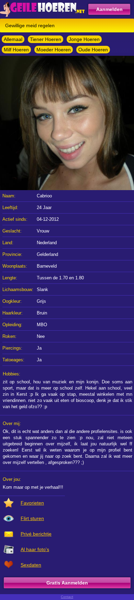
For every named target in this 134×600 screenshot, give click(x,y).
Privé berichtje (36, 534)
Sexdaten (31, 565)
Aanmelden (109, 9)
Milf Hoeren (16, 49)
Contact (67, 597)
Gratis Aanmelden (67, 583)
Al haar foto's (35, 549)
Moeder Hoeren (53, 49)
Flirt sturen (32, 518)
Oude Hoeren (93, 49)
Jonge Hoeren (84, 39)
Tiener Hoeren (45, 39)
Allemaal (13, 39)
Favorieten (32, 503)
